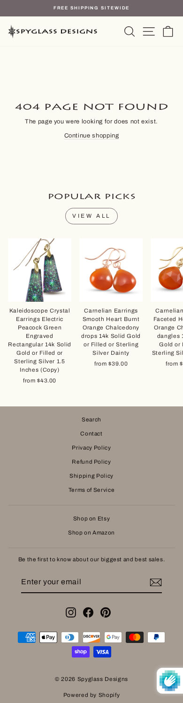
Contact (91, 433)
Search (91, 419)
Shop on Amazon (91, 532)
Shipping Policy (91, 476)
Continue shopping (91, 135)
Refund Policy (91, 462)
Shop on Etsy (91, 518)
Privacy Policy (91, 448)
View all (91, 216)
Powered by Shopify (91, 695)
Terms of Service (91, 490)
